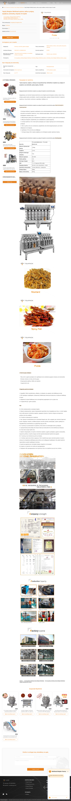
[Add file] (49, 797)
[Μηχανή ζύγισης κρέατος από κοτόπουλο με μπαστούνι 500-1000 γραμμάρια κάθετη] (44, 701)
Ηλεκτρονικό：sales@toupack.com (10, 785)
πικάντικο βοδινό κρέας (55, 113)
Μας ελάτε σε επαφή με (38, 3)
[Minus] (67, 771)
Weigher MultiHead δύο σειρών (26, 682)
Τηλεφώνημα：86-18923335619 (9, 783)
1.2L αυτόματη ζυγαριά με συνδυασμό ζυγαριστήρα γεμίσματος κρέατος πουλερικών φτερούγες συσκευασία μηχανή (10, 711)
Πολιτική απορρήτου (4, 799)
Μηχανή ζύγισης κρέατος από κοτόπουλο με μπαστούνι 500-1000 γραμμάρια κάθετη (44, 711)
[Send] (67, 797)
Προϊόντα (23, 2)
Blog (54, 2)
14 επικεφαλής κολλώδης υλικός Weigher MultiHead (34, 680)
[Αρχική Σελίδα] (8, 2)
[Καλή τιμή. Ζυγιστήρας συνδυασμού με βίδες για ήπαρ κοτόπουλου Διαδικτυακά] (10, 89)
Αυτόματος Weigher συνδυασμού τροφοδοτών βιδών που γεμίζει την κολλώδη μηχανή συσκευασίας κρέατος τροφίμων (27, 711)
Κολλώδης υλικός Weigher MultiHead (16, 7)
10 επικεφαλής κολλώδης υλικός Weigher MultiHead (55, 680)
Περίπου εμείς (30, 2)
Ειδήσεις (48, 2)
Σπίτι (17, 2)
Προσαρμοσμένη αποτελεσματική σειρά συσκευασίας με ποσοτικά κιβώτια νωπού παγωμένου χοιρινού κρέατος (10, 736)
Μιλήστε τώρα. (10, 37)
